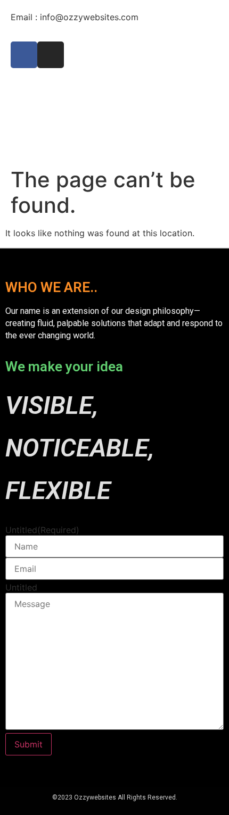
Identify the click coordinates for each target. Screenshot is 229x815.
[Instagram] (50, 54)
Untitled (42, 530)
